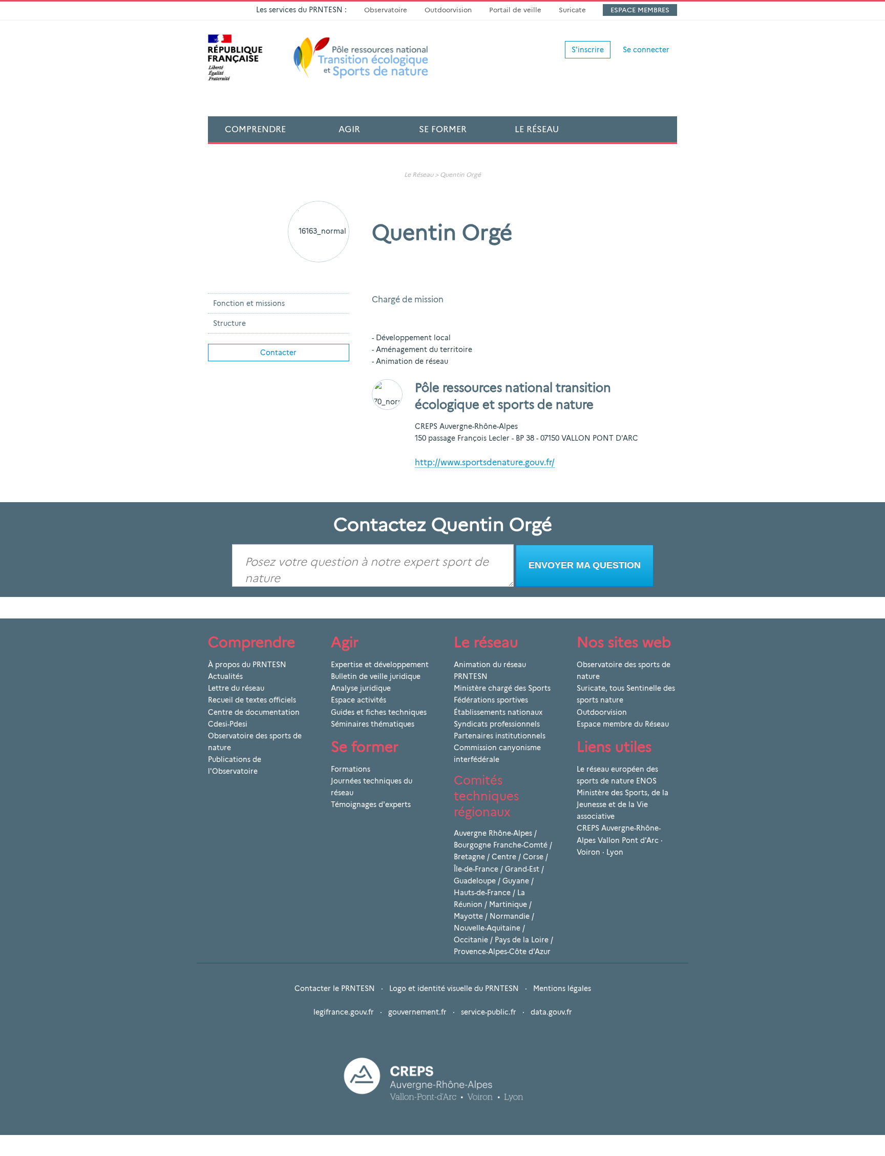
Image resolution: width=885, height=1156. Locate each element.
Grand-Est (522, 869)
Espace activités (358, 700)
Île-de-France (476, 869)
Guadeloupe (475, 881)
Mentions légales (562, 988)
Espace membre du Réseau (623, 724)
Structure (229, 323)
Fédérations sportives (491, 700)
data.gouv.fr (551, 1012)
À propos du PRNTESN (247, 664)
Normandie (510, 916)
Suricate (572, 10)
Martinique (508, 904)
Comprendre (255, 129)
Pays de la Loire (522, 940)
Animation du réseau (490, 664)
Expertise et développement (380, 664)
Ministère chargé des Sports (502, 688)
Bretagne (469, 857)
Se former (443, 129)
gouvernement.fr (417, 1012)
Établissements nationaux (498, 712)
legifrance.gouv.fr (343, 1012)
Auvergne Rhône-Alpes (493, 833)
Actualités (225, 676)
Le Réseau (537, 129)
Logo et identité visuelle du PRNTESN (454, 988)
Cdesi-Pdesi (227, 724)
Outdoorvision (448, 10)
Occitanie (471, 940)
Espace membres (639, 10)
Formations (350, 769)
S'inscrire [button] (588, 49)
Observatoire (385, 10)
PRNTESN (471, 676)
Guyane (515, 881)
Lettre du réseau (236, 688)
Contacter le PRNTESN (334, 988)
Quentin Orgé (460, 174)
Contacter (278, 352)
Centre (504, 857)
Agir (349, 129)
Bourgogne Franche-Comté (500, 845)
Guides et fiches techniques (379, 712)
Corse (533, 857)
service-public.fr (488, 1012)
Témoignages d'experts (371, 804)
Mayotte (468, 916)
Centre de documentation (254, 712)
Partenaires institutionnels (499, 736)
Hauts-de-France (482, 893)
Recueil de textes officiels (252, 700)
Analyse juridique (361, 688)
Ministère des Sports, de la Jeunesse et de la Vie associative (622, 804)
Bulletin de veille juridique (375, 676)
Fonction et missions (249, 303)
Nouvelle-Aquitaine (487, 928)
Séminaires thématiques (372, 724)
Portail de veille (515, 10)
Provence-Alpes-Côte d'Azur (502, 951)
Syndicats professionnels (497, 724)
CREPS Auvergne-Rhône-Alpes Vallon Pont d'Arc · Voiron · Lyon (620, 840)
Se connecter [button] (646, 49)
